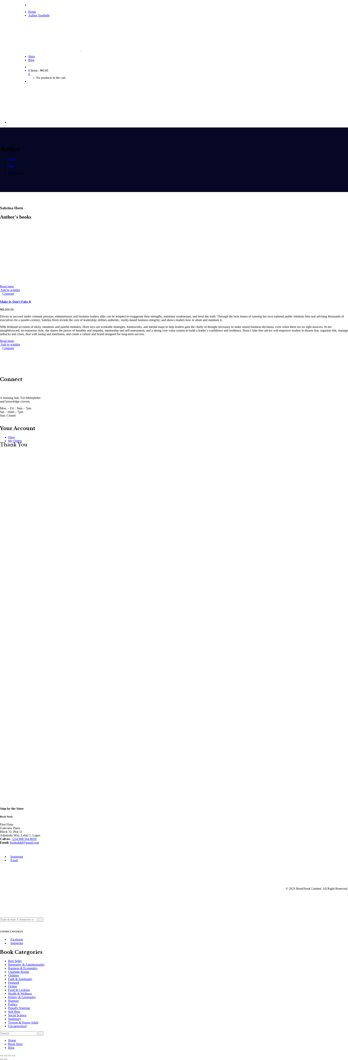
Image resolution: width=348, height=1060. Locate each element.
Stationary (14, 1019)
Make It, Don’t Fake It (15, 301)
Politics (12, 1004)
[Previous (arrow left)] (1, 1059)
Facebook (16, 939)
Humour (13, 1000)
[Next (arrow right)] (5, 1059)
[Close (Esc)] (1, 1055)
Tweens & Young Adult (23, 1022)
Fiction (12, 986)
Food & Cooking (19, 990)
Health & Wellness (20, 993)
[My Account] (29, 81)
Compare (8, 293)
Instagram (16, 856)
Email (14, 860)
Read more (7, 286)
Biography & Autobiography (26, 964)
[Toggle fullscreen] (9, 1055)
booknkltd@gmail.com (24, 842)
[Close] (1, 923)
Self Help (14, 1011)
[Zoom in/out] (13, 1055)
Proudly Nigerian (19, 1008)
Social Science (17, 1015)
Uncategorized (17, 1026)
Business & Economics (22, 968)
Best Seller (15, 961)
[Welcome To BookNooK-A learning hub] (50, 49)
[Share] (5, 1055)
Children (13, 975)
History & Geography (22, 997)
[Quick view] (1, 293)
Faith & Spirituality (20, 979)
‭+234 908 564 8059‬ (23, 839)
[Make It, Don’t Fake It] (19, 283)
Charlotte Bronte (18, 972)
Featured (13, 982)
